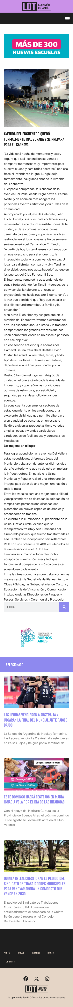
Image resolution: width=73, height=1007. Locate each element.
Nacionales (36, 953)
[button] (67, 18)
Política (7, 953)
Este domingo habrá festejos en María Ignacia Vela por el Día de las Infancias (34, 799)
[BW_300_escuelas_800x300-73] (36, 57)
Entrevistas (10, 962)
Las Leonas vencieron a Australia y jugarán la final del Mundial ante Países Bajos (35, 720)
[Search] (64, 607)
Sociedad (21, 953)
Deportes (50, 953)
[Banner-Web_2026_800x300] (36, 648)
